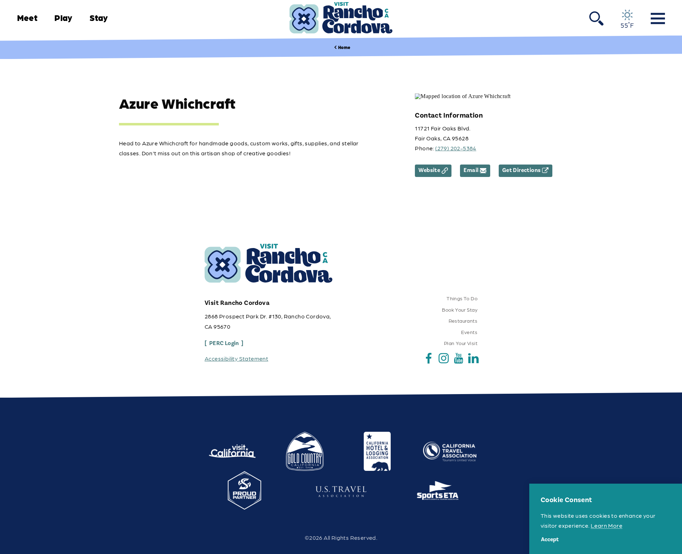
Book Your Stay (459, 309)
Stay (99, 17)
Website (429, 170)
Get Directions (521, 170)
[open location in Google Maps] (462, 96)
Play (63, 17)
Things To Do (461, 298)
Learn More (606, 525)
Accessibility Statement (236, 358)
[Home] (341, 18)
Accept (550, 539)
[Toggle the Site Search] (596, 18)
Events (469, 332)
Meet (27, 17)
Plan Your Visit (460, 343)
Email (471, 170)
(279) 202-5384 (455, 148)
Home (344, 47)
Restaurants (463, 320)
